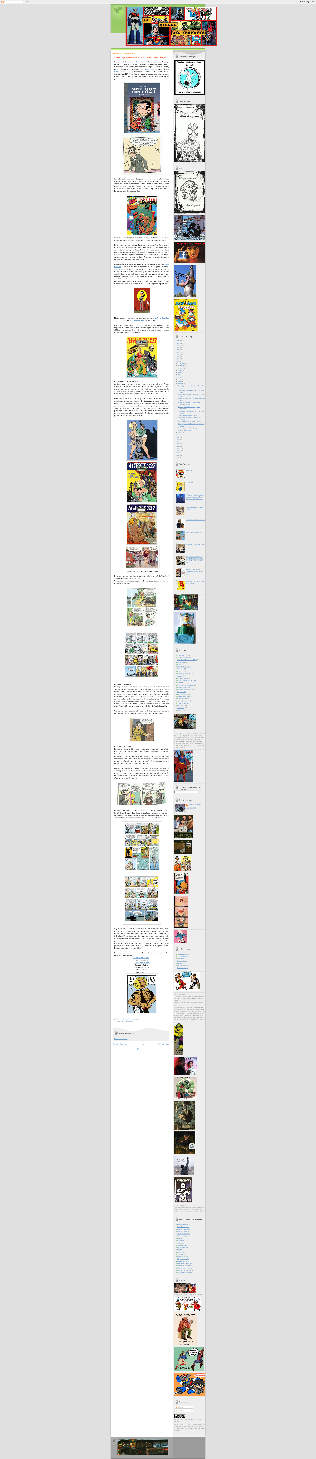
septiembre (181, 370)
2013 (178, 444)
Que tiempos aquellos (183, 696)
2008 (178, 455)
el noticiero (180, 664)
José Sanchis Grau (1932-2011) (195, 544)
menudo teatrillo (182, 687)
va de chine (180, 708)
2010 (178, 450)
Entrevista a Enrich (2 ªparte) (194, 532)
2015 (178, 439)
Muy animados (181, 692)
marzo (180, 383)
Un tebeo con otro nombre (185, 1270)
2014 (178, 441)
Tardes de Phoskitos (183, 1233)
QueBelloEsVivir (182, 698)
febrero (180, 432)
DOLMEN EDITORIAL (142, 963)
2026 (178, 341)
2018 (178, 359)
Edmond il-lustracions (183, 1229)
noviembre (181, 365)
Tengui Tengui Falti (182, 703)
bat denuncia (181, 662)
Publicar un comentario (121, 1039)
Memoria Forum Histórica (185, 685)
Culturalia (180, 1238)
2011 (178, 448)
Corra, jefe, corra (182, 1247)
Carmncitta (180, 1243)
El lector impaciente (183, 1231)
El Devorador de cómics (184, 1268)
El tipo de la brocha (183, 1259)
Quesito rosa (181, 1240)
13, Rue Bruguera (182, 956)
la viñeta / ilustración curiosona (186, 680)
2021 (178, 352)
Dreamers (180, 963)
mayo (180, 379)
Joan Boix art (181, 1254)
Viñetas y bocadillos (183, 954)
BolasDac (180, 1249)
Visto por (180, 710)
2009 (178, 452)
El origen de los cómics (184, 666)
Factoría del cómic (182, 965)
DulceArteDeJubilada (183, 1224)
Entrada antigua (163, 1044)
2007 (178, 457)
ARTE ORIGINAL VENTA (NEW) (187, 660)
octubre (180, 368)
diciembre (181, 363)
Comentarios (181, 1411)
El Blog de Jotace (182, 1256)
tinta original (180, 705)
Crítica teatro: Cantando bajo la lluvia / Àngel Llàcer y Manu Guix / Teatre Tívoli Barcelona (195, 497)
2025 (178, 343)
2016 (178, 437)
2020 (178, 354)
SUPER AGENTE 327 (141, 958)
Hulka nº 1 (189, 470)
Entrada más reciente (120, 1044)
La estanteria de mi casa (184, 1263)
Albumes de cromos (183, 1261)
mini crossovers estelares (185, 689)
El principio (180, 669)
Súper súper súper (183, 701)
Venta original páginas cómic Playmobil (189, 421)
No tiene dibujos (182, 694)
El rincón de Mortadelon (184, 1265)
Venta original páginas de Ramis (187, 415)
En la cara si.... (190, 482)
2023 (178, 347)
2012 (178, 446)
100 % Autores (181, 655)
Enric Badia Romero (183, 1227)
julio (179, 374)
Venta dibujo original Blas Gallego (187, 428)
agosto (180, 372)
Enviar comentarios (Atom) (132, 1049)
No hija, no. (180, 1252)
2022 (178, 350)
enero (180, 435)
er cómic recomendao (127, 1021)
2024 (178, 345)
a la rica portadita (182, 657)
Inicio (143, 1044)
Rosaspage (180, 958)
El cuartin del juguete (183, 1236)
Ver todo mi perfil (191, 807)
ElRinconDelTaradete (195, 804)
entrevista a (180, 671)
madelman (180, 682)
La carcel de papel (182, 968)
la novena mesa (182, 678)
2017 (178, 361)
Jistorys (179, 676)
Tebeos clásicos (182, 961)
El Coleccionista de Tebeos (185, 1272)
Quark (144, 320)
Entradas (180, 1407)
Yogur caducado (182, 1245)
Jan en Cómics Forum (184, 430)
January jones (135, 320)
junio (179, 377)
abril (179, 381)
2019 (178, 356)
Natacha (117, 71)
